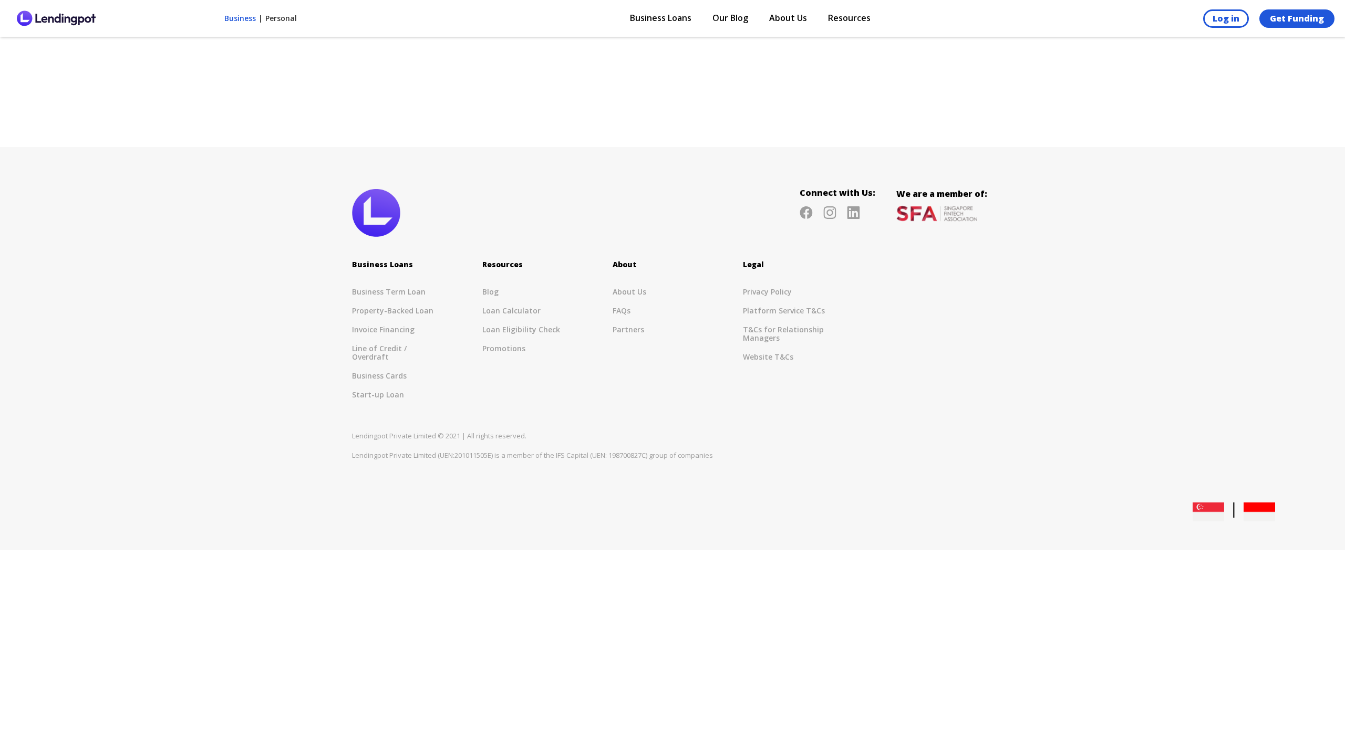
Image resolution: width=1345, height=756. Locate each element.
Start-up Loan (378, 395)
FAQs (621, 311)
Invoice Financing (383, 329)
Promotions (503, 348)
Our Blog (730, 18)
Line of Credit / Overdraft (379, 352)
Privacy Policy (767, 292)
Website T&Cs (768, 357)
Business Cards (379, 376)
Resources (849, 18)
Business (240, 18)
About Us (629, 292)
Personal (281, 18)
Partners (628, 329)
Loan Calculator (511, 311)
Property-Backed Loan (392, 311)
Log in (1226, 18)
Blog (490, 292)
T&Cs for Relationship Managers (783, 333)
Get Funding (1297, 18)
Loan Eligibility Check (521, 329)
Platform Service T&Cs (784, 311)
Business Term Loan (389, 292)
